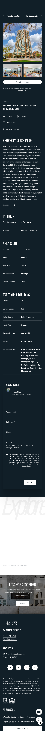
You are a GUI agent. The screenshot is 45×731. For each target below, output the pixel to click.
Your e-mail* (11, 412)
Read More (7, 205)
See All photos (22, 82)
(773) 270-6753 (9, 636)
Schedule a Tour (22, 728)
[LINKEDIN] (18, 667)
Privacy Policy (26, 466)
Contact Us (22, 603)
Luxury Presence (27, 717)
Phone (8, 432)
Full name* (10, 422)
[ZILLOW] (27, 667)
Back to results (13, 16)
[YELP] (35, 667)
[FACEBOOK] (10, 667)
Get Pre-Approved (13, 129)
